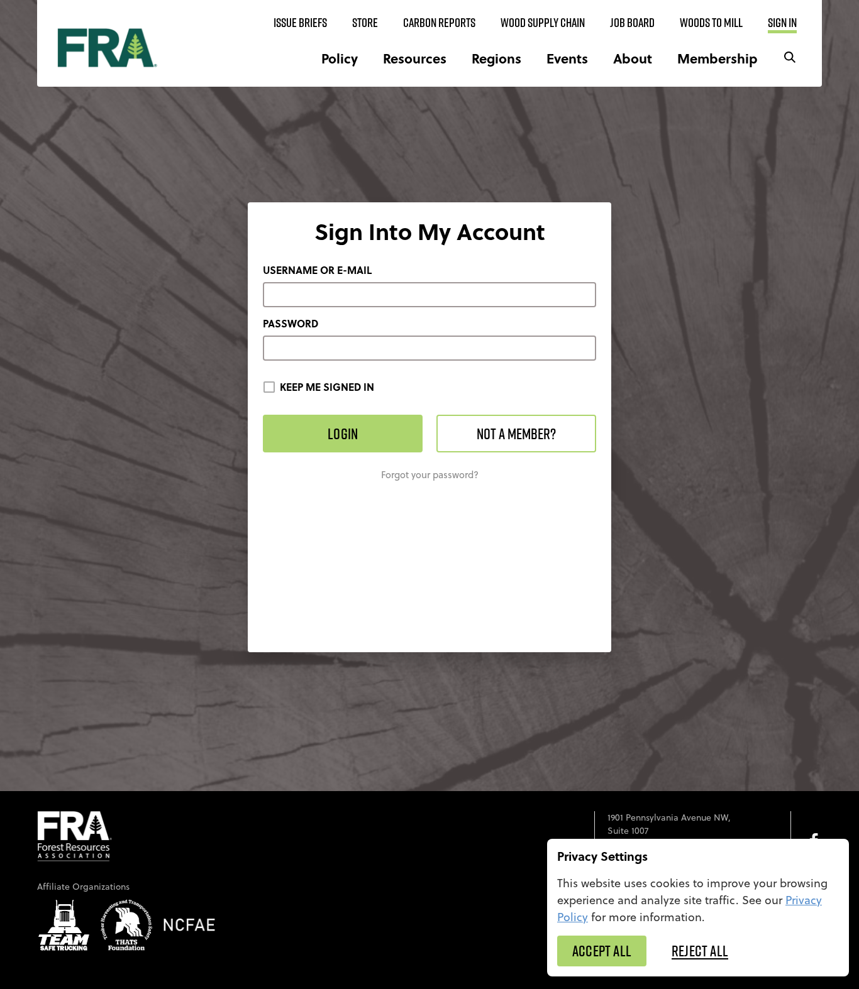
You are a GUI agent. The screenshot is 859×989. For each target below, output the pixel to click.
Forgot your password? (430, 474)
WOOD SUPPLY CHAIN (543, 22)
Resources (414, 58)
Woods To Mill (711, 22)
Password (290, 324)
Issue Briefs (300, 22)
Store (365, 22)
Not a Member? (516, 433)
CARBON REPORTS (439, 22)
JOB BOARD (632, 22)
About (632, 58)
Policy (339, 58)
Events (567, 58)
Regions (496, 58)
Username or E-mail (317, 270)
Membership (717, 58)
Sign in (782, 22)
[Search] (789, 58)
